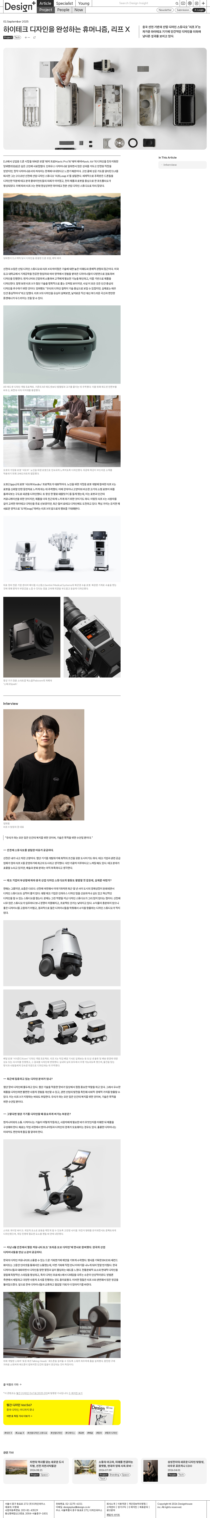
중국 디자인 (112, 1433)
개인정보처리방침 (137, 1504)
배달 (91, 1433)
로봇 (82, 1433)
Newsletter (165, 10)
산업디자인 (57, 1433)
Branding (114, 1475)
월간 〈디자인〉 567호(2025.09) (32, 1393)
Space (44, 1475)
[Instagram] (196, 3)
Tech (17, 37)
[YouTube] (183, 3)
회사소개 (111, 1504)
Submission (183, 10)
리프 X (9, 1433)
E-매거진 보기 (76, 1393)
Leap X (20, 1433)
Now (78, 10)
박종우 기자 (12, 1384)
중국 (100, 1433)
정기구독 (122, 1507)
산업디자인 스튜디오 (38, 1433)
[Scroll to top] (206, 1513)
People (63, 10)
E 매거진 (133, 1507)
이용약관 (122, 1504)
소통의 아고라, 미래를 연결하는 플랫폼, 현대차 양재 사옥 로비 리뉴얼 (116, 1465)
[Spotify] (190, 3)
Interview (170, 164)
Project (45, 10)
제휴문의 (143, 1507)
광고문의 (111, 1510)
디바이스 (71, 1433)
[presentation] (16, 1471)
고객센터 (111, 1507)
